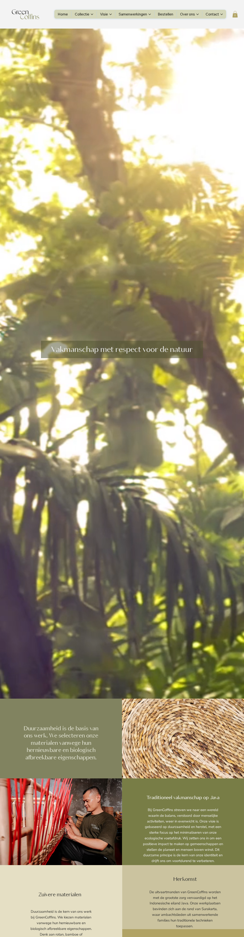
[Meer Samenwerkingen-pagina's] (149, 14)
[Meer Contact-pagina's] (221, 14)
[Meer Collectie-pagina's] (92, 14)
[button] (235, 14)
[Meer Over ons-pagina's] (197, 14)
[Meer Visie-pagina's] (110, 14)
